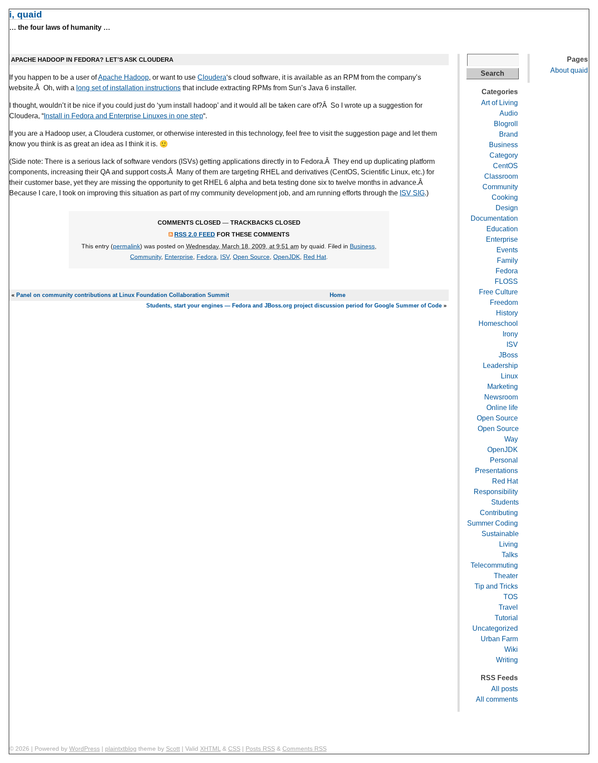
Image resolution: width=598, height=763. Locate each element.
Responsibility (496, 491)
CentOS (505, 166)
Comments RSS (304, 748)
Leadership (500, 365)
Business (362, 246)
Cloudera (211, 77)
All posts (504, 688)
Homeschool (498, 323)
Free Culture (498, 292)
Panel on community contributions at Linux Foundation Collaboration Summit (122, 295)
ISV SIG (412, 193)
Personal (504, 460)
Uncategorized (495, 628)
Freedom (504, 302)
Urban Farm (499, 639)
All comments (497, 699)
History (507, 313)
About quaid (569, 70)
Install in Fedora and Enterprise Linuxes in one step (123, 116)
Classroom (501, 176)
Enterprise (179, 256)
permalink (126, 246)
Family (507, 260)
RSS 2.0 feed (194, 234)
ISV (224, 256)
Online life (502, 407)
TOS (510, 597)
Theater (506, 575)
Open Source (251, 256)
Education (502, 229)
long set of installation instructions (128, 88)
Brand (508, 134)
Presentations (496, 470)
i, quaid (25, 14)
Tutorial (506, 618)
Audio (509, 113)
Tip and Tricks (496, 586)
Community (145, 256)
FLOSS (506, 281)
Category (503, 155)
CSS (234, 748)
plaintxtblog (121, 748)
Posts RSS (260, 748)
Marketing (502, 386)
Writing (507, 660)
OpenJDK (286, 256)
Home (337, 295)
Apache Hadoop (123, 77)
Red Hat (314, 256)
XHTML (210, 748)
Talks (510, 554)
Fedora (207, 256)
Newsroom (501, 397)
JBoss (508, 355)
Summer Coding (492, 523)
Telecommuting (494, 565)
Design (507, 208)
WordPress (84, 748)
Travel (508, 607)
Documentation (494, 218)
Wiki (511, 649)
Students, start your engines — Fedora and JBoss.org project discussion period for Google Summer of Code (294, 305)
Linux (509, 376)
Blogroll (506, 123)
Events (507, 250)
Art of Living (499, 102)
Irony (510, 334)
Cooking (505, 197)
